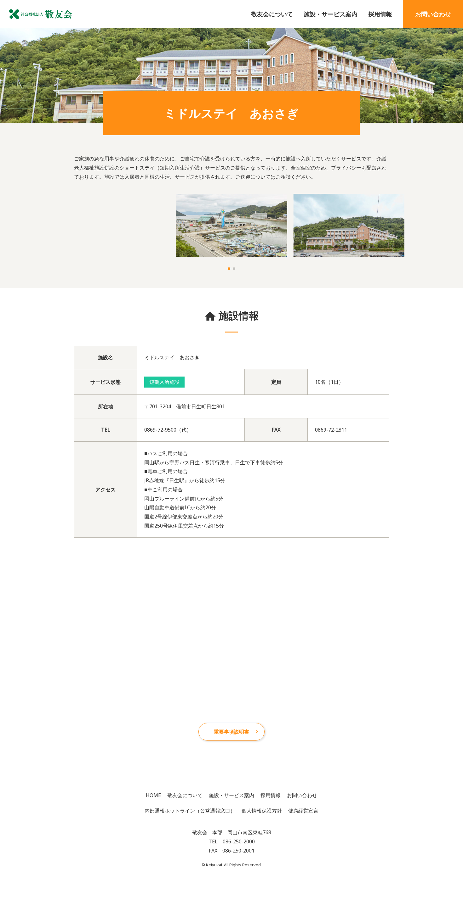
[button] (229, 268)
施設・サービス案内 (330, 14)
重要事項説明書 (231, 731)
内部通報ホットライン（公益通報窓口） (190, 810)
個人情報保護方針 (262, 810)
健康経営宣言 (303, 810)
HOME (153, 795)
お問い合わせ (433, 14)
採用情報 (380, 14)
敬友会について (272, 14)
